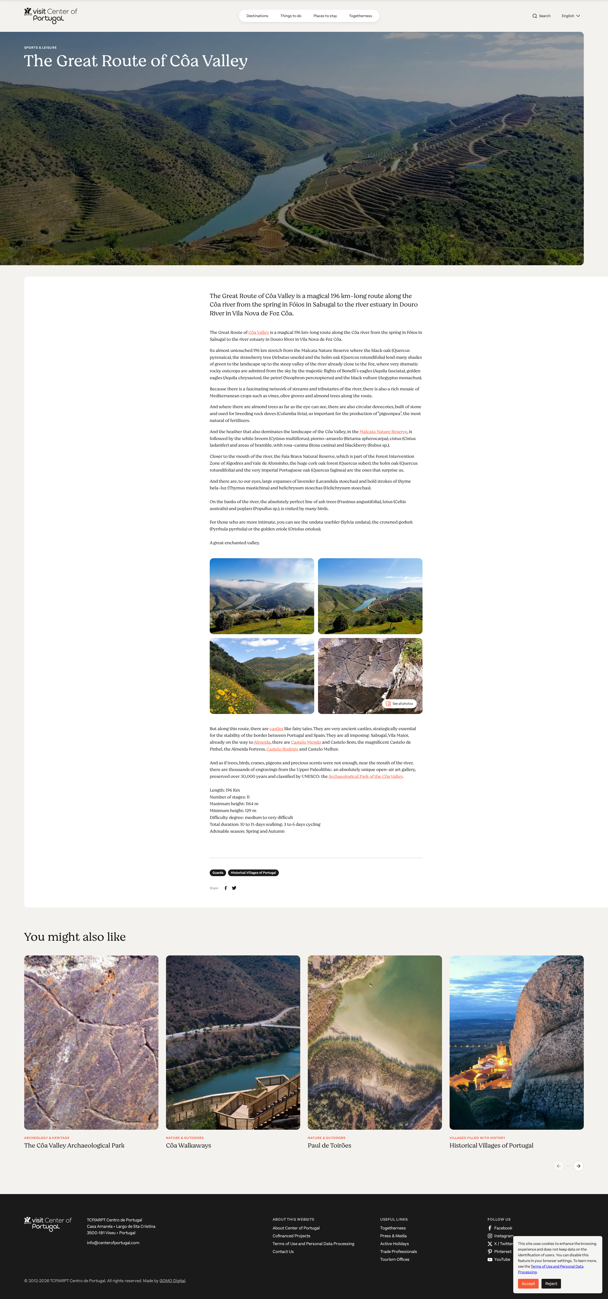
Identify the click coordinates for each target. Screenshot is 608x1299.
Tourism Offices (394, 1259)
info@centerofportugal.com (113, 1243)
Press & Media (393, 1236)
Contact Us (283, 1251)
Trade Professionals (398, 1251)
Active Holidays (394, 1244)
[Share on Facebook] (226, 888)
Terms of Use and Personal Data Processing (313, 1244)
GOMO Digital (172, 1281)
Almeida (262, 742)
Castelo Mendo (306, 742)
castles (276, 729)
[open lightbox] (262, 596)
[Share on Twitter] (234, 888)
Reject (551, 1283)
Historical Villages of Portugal (253, 872)
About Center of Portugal (296, 1228)
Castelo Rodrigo (282, 749)
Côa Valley (258, 332)
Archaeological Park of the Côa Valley (365, 776)
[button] (571, 15)
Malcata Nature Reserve (383, 432)
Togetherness (393, 1228)
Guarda (218, 872)
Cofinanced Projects (291, 1236)
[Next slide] (578, 1166)
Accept (528, 1283)
